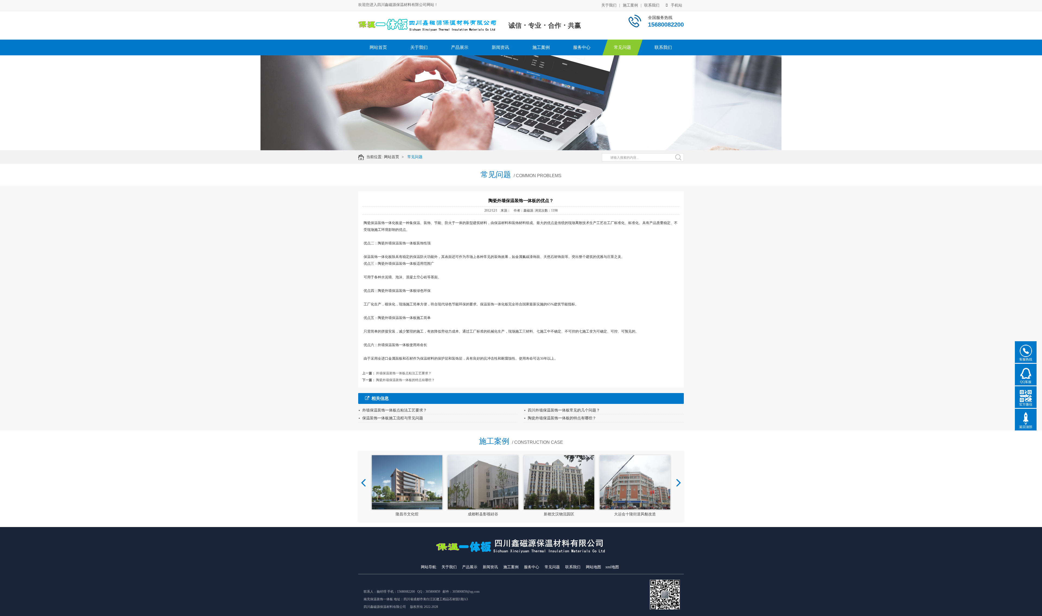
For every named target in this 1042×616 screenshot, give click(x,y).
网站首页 (378, 47)
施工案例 (630, 5)
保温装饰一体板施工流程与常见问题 (392, 418)
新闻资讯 (500, 47)
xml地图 (612, 567)
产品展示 (459, 47)
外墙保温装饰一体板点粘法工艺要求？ (403, 373)
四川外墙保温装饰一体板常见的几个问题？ (564, 410)
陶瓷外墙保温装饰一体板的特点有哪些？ (405, 380)
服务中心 (581, 47)
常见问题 (622, 47)
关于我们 (609, 5)
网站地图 (593, 567)
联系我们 (651, 5)
